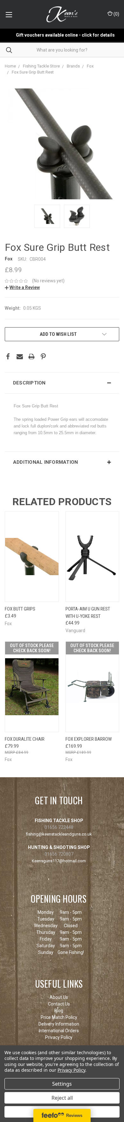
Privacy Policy (58, 1037)
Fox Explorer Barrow (88, 739)
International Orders (59, 1030)
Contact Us (59, 1003)
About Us (59, 997)
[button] (62, 383)
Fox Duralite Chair (25, 739)
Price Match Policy (59, 1017)
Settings (62, 1083)
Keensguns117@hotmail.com (59, 860)
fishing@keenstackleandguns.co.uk (59, 834)
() (116, 14)
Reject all (62, 1097)
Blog (58, 1010)
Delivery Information (58, 1024)
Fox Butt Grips (20, 609)
